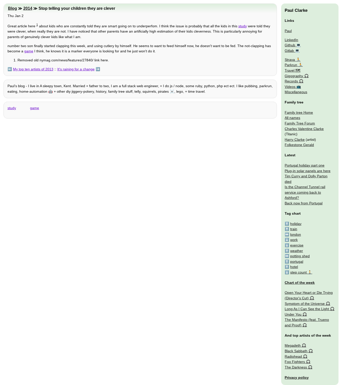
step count (298, 272)
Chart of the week (300, 283)
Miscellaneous (296, 92)
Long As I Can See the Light (307, 309)
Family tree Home (299, 112)
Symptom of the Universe (305, 304)
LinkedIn (291, 40)
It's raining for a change (76, 69)
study (242, 26)
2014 (27, 8)
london (295, 234)
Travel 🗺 (292, 70)
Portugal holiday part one (304, 165)
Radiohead (293, 356)
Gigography (294, 76)
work (294, 240)
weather (296, 251)
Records (291, 81)
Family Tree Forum (300, 123)
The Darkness (296, 367)
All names (292, 118)
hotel (294, 267)
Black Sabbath (296, 351)
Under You (293, 314)
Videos (290, 87)
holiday (295, 224)
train (293, 229)
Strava (290, 60)
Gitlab (289, 51)
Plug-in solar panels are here (307, 171)
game (28, 51)
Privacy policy (297, 377)
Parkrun (291, 65)
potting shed (300, 256)
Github (290, 45)
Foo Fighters (295, 362)
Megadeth (293, 345)
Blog (12, 8)
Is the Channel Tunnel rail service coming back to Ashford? (305, 192)
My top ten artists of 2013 (33, 69)
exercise (296, 245)
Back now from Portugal (303, 203)
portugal (296, 262)
